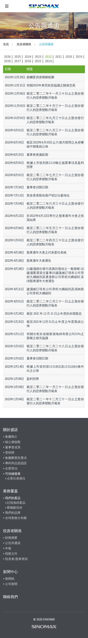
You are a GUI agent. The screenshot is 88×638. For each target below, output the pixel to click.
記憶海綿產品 (16, 503)
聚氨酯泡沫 (14, 507)
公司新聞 (11, 584)
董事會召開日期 (37, 187)
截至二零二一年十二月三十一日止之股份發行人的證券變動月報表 (55, 401)
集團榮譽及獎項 (16, 458)
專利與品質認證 (16, 463)
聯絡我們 (10, 596)
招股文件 (11, 553)
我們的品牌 (12, 513)
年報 (8, 548)
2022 (48, 56)
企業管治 (11, 468)
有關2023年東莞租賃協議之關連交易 (51, 85)
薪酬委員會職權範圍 (40, 77)
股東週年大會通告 (39, 260)
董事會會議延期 (37, 154)
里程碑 (9, 452)
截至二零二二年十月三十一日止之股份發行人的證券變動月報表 (55, 108)
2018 (7, 61)
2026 (7, 56)
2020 (68, 56)
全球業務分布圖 (16, 518)
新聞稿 (9, 579)
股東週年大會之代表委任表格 (47, 252)
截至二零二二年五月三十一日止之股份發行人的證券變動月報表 (55, 230)
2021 (58, 56)
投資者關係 (24, 44)
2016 (28, 61)
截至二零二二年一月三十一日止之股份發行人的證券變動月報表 (55, 389)
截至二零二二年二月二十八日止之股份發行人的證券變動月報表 (55, 348)
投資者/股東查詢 (16, 559)
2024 (28, 56)
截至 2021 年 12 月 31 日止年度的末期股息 (54, 313)
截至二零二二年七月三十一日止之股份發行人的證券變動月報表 (55, 177)
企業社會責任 (16, 478)
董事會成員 (12, 447)
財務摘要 (11, 538)
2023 (38, 56)
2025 (17, 56)
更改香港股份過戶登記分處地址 (48, 195)
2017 (17, 61)
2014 (48, 61)
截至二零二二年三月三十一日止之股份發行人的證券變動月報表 (55, 303)
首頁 (6, 44)
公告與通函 (12, 543)
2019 (79, 56)
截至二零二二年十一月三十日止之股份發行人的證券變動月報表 (55, 95)
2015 (38, 61)
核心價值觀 (12, 442)
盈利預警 (33, 379)
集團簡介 (11, 437)
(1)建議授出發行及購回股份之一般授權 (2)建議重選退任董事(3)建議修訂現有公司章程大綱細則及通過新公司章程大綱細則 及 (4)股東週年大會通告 (55, 275)
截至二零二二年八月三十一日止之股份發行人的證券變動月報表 (55, 132)
